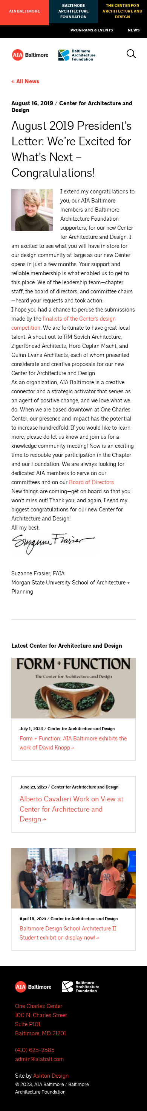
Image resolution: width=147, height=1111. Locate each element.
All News (27, 81)
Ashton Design (51, 1076)
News (133, 30)
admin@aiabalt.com (39, 1059)
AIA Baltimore (24, 11)
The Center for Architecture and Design (122, 11)
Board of (92, 482)
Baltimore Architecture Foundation (73, 11)
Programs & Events (91, 30)
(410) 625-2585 (35, 1050)
